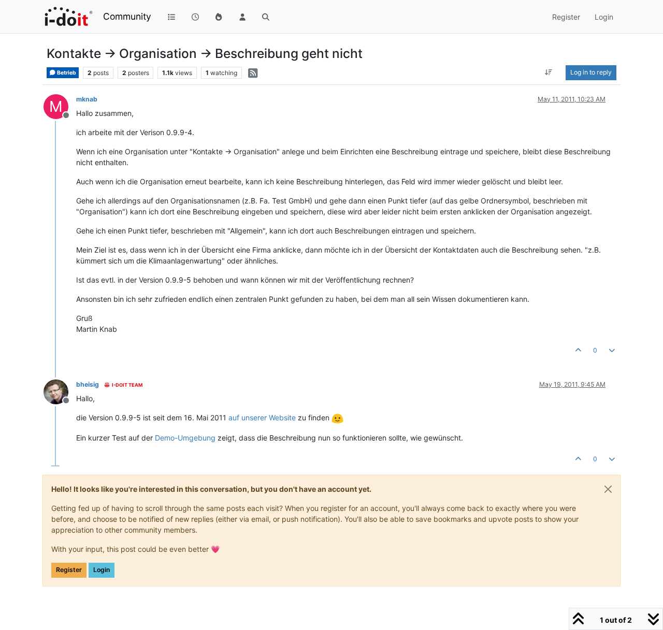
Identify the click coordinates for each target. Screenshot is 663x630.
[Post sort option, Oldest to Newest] (548, 72)
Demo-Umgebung (185, 437)
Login (101, 570)
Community (127, 16)
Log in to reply (591, 72)
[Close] (608, 489)
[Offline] (60, 391)
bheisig (87, 384)
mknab (86, 99)
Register (69, 570)
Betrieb (66, 72)
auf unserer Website (262, 417)
